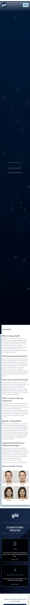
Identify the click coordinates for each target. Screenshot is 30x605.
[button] (26, 5)
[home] (4, 5)
